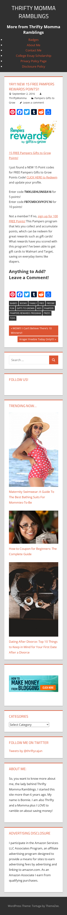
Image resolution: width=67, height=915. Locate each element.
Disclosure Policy (33, 66)
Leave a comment (33, 102)
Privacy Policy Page (34, 61)
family (33, 303)
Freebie (51, 303)
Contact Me (33, 50)
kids (39, 308)
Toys (12, 318)
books (23, 303)
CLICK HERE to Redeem (42, 177)
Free (41, 303)
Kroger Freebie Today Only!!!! (36, 340)
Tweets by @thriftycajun (25, 751)
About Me (33, 45)
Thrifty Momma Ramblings (34, 12)
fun (12, 308)
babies (13, 303)
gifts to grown (25, 308)
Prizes (47, 313)
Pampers (49, 308)
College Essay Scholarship (33, 56)
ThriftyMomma (18, 98)
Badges (33, 40)
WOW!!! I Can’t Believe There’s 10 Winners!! (31, 330)
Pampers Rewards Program (25, 313)
